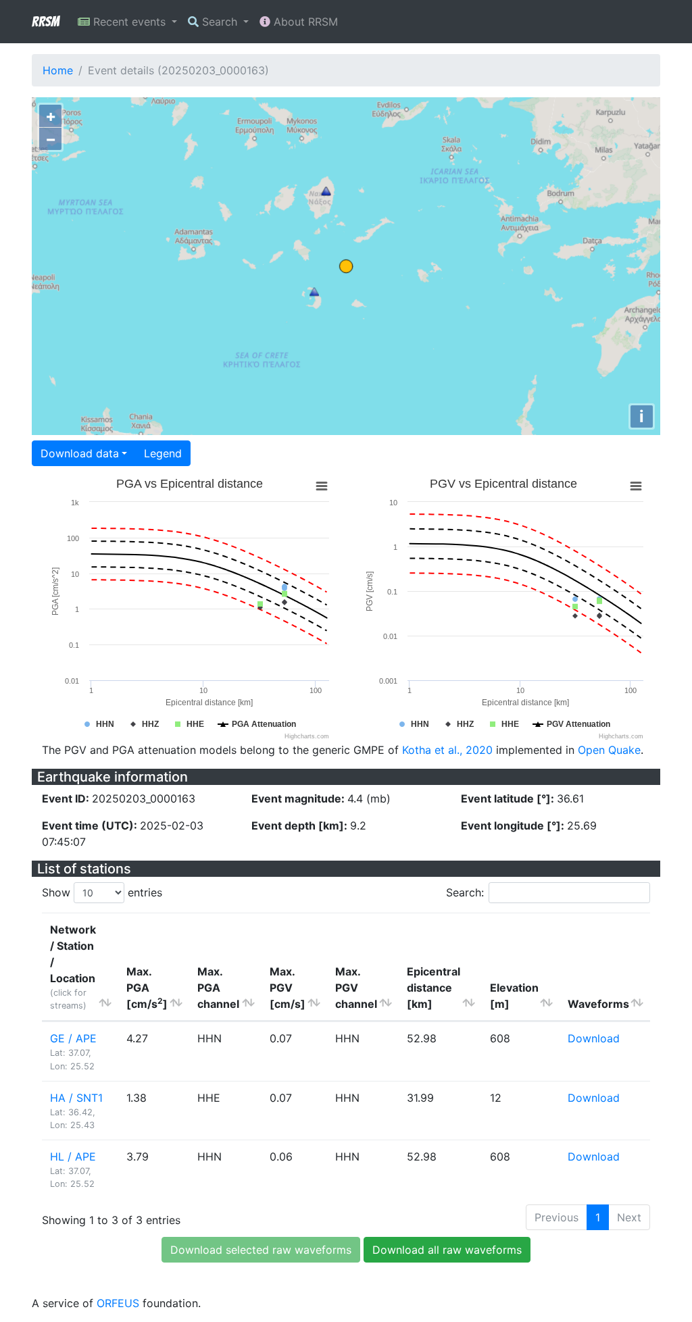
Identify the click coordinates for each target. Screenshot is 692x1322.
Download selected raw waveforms (260, 1249)
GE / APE (73, 1038)
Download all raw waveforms (447, 1249)
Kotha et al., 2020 (447, 750)
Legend (163, 453)
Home (58, 70)
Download (594, 1038)
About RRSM (304, 21)
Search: (465, 892)
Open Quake (609, 750)
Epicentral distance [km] (433, 988)
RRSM (45, 21)
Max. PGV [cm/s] (287, 988)
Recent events (129, 21)
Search (220, 21)
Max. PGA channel (218, 988)
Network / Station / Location (73, 967)
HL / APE (73, 1156)
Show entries (102, 892)
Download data (80, 453)
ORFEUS (118, 1303)
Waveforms (598, 1004)
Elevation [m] (514, 996)
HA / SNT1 (76, 1097)
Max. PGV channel (356, 988)
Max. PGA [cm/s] (147, 988)
